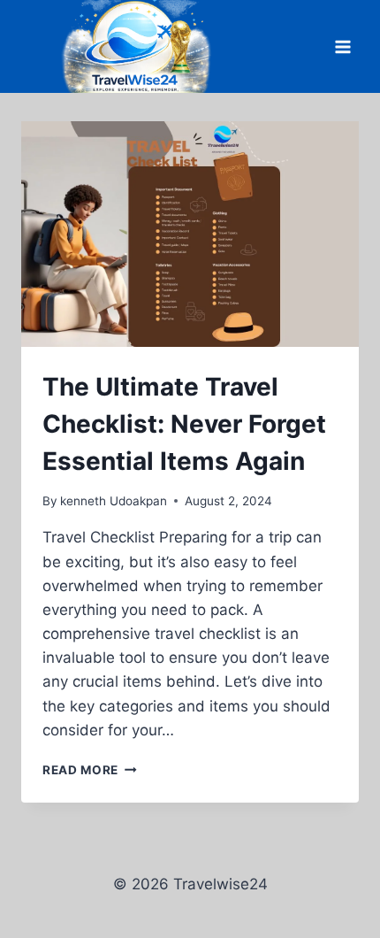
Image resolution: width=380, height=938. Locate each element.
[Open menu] (342, 46)
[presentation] (190, 234)
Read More (89, 770)
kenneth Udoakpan (113, 501)
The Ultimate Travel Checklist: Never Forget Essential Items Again (184, 424)
